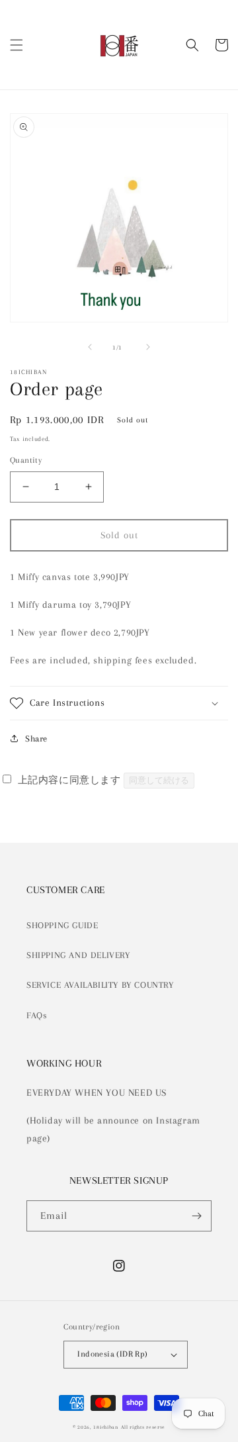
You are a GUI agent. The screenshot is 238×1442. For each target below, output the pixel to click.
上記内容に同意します (69, 780)
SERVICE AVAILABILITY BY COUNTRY (100, 985)
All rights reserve (143, 1427)
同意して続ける (159, 780)
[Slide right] (148, 346)
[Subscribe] (196, 1215)
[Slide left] (89, 346)
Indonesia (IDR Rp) (112, 1354)
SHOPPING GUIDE (62, 925)
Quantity (26, 460)
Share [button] (36, 739)
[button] (16, 45)
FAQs (36, 1015)
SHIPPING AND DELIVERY (78, 955)
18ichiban (105, 1427)
